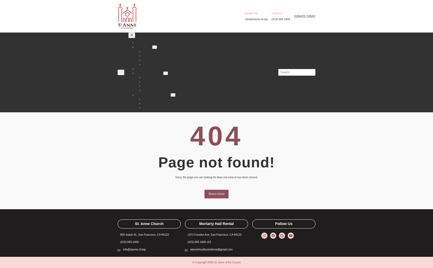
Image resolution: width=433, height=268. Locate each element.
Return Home (217, 193)
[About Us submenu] (154, 47)
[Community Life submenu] (165, 73)
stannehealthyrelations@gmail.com (211, 249)
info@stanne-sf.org (134, 249)
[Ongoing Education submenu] (173, 95)
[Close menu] (131, 35)
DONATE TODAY (304, 16)
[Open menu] (121, 72)
